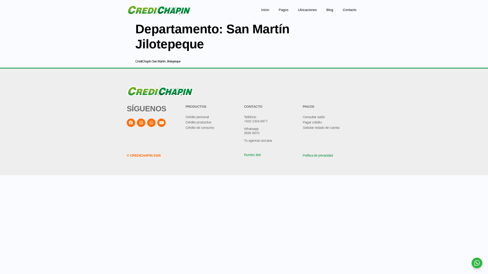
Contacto (349, 10)
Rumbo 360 (252, 155)
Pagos (283, 10)
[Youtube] (161, 123)
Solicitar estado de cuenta (321, 128)
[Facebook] (131, 123)
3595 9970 (251, 133)
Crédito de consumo (199, 128)
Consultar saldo (314, 117)
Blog (329, 10)
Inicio (265, 10)
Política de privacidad (318, 155)
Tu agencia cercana (258, 141)
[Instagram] (141, 123)
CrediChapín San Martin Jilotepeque (158, 61)
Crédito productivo (198, 122)
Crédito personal (197, 117)
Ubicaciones (307, 10)
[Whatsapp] (151, 123)
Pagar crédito (312, 122)
